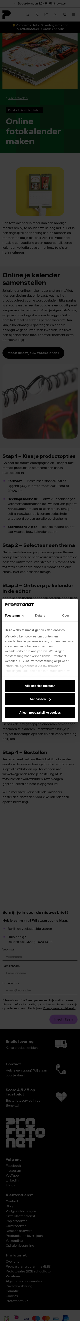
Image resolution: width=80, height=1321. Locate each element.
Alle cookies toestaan (40, 685)
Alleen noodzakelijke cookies (40, 712)
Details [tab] (40, 615)
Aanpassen (38, 699)
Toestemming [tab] (14, 615)
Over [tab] (65, 615)
